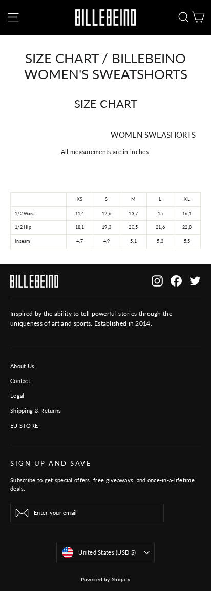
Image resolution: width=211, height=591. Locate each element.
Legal (17, 395)
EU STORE (24, 425)
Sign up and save (51, 463)
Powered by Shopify (105, 579)
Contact (20, 380)
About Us (22, 366)
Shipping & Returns (35, 410)
